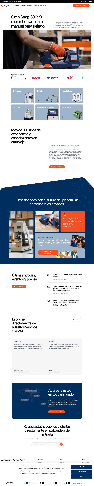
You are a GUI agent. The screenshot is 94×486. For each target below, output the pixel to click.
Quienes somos (85, 462)
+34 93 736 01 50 (17, 1)
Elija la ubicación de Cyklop (56, 411)
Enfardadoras (41, 462)
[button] (16, 5)
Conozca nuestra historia (57, 166)
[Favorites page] (92, 6)
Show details (76, 483)
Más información (75, 27)
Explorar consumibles (68, 226)
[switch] (42, 483)
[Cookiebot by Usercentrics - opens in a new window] (9, 483)
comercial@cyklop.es (6, 1)
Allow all (82, 466)
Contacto (91, 1)
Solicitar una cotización (81, 5)
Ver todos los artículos (19, 286)
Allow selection (82, 471)
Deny (81, 476)
